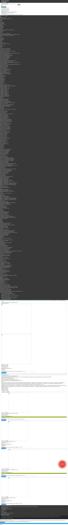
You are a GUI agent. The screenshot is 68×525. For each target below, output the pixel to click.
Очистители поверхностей (6, 252)
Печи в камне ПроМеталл (6, 56)
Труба (1, 74)
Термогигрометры (4, 245)
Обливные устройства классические (8, 217)
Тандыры (2, 264)
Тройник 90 (2, 80)
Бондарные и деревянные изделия (7, 202)
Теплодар (2, 22)
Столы (1, 192)
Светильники (3, 175)
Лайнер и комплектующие (6, 292)
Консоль (2, 107)
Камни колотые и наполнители (7, 231)
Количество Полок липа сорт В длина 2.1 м (11, 447)
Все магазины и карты (18, 14)
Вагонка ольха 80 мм (5, 126)
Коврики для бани (4, 226)
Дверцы (1, 277)
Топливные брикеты (4, 271)
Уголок (1, 148)
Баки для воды (3, 68)
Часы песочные (3, 246)
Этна (1, 41)
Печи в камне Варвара (5, 56)
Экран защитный (4, 114)
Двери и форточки (4, 178)
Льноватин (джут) (4, 156)
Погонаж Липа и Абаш (5, 138)
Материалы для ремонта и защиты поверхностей (11, 291)
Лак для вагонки (3, 172)
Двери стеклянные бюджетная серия (8, 183)
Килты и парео (3, 260)
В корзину (4, 372)
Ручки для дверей (4, 186)
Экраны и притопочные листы (6, 113)
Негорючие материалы (5, 150)
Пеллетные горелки (4, 52)
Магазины (3, 2)
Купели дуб (2, 195)
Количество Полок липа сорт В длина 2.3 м (11, 503)
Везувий (2, 27)
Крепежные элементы (5, 100)
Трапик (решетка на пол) (5, 223)
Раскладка (2, 147)
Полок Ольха (3, 130)
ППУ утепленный (4, 111)
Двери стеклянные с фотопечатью (8, 184)
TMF (1, 21)
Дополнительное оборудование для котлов (10, 64)
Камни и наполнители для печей (7, 230)
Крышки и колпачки (4, 267)
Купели (1, 194)
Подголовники (3, 207)
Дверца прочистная (4, 280)
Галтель (2, 146)
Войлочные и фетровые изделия (7, 225)
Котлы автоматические (5, 48)
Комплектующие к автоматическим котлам (10, 53)
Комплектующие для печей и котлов (8, 60)
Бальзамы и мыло (4, 240)
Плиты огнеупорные (4, 151)
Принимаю (2, 522)
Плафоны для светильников (6, 176)
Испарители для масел (5, 255)
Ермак (1, 25)
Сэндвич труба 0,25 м (5, 87)
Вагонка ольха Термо (5, 127)
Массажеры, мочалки (5, 254)
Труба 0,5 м (2, 76)
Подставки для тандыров (5, 267)
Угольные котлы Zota (5, 50)
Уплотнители (3, 168)
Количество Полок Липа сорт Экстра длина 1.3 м (12, 371)
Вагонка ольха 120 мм (5, 126)
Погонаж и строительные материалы (9, 295)
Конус (1, 98)
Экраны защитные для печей (6, 61)
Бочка (1, 219)
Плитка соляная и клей (5, 248)
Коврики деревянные (4, 208)
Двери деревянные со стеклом (7, 181)
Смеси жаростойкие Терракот (7, 160)
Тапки (1, 228)
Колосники (2, 281)
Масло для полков (4, 173)
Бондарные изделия (4, 211)
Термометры (3, 243)
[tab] (34, 373)
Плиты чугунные (3, 282)
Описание (3, 374)
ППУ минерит (3, 112)
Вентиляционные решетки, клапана (8, 169)
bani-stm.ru (15, 520)
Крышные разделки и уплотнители (8, 163)
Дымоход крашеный (4, 72)
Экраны (1, 237)
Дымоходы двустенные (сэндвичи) (7, 85)
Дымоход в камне (4, 99)
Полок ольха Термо (4, 132)
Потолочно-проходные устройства (8, 109)
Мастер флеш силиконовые (6, 164)
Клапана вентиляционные (6, 169)
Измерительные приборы (6, 242)
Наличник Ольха (3, 133)
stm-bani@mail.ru (5, 1)
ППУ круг (2, 110)
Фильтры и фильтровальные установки (9, 286)
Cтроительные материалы (6, 121)
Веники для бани (4, 257)
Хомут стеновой (3, 103)
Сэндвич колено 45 (4, 91)
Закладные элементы (5, 288)
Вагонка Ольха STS (4, 125)
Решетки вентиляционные (6, 170)
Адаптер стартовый (4, 96)
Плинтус (2, 145)
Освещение (2, 174)
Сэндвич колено (3, 90)
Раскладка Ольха (4, 137)
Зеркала (2, 210)
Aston (1, 19)
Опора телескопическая (5, 101)
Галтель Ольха (3, 135)
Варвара (2, 23)
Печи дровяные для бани (5, 18)
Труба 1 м (2, 77)
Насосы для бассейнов (5, 285)
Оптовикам (3, 512)
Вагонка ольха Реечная (5, 128)
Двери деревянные (4, 179)
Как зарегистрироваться (6, 506)
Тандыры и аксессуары (5, 263)
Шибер (1, 84)
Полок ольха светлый (5, 131)
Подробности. (27, 521)
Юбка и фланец (3, 118)
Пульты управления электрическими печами (10, 34)
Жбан (1, 220)
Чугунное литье (3, 276)
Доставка (30, 506)
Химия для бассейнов (5, 284)
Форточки (2, 185)
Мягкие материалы (4, 152)
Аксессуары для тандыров (6, 265)
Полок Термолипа (4, 141)
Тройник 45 (2, 79)
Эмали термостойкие (5, 177)
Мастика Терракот (4, 161)
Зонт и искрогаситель (5, 84)
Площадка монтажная (5, 106)
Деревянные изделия (4, 203)
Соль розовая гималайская (6, 247)
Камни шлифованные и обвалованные (8, 232)
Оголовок (2, 97)
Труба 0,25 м (3, 75)
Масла (1, 239)
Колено (1, 81)
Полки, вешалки (3, 206)
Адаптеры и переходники (5, 119)
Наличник (2, 144)
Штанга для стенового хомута (7, 104)
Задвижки (2, 281)
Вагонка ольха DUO (4, 129)
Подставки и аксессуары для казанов (8, 275)
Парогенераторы (4, 65)
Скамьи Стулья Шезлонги (6, 193)
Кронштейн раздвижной (5, 105)
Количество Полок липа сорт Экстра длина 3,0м (12, 419)
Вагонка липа (3, 139)
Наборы (2, 259)
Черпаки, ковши (3, 214)
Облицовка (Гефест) (4, 58)
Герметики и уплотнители (6, 166)
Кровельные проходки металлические (8, 165)
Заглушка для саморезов (5, 149)
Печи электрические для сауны (7, 29)
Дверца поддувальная (5, 279)
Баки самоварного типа (5, 69)
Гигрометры (3, 244)
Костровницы (3, 269)
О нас (2, 511)
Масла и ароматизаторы (5, 238)
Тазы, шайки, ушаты (4, 213)
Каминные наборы (4, 234)
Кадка (1, 221)
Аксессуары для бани (4, 224)
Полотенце (2, 261)
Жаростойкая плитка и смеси (6, 157)
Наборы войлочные (4, 229)
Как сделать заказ (16, 506)
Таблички (2, 211)
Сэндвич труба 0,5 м (4, 88)
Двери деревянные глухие (6, 180)
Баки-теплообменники (5, 70)
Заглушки (2, 108)
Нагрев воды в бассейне (5, 289)
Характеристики (5, 375)
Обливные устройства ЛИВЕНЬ (7, 216)
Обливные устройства (5, 215)
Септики (2, 253)
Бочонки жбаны (3, 218)
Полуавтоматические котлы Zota (7, 51)
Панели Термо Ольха (5, 124)
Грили (1, 268)
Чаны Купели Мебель (5, 187)
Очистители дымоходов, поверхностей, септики (11, 251)
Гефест (1, 28)
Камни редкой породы (5, 233)
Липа (7, 390)
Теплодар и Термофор (5, 33)
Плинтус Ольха (3, 134)
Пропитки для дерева (5, 171)
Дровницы (2, 236)
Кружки (1, 222)
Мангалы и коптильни (5, 270)
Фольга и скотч (3, 155)
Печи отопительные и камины (7, 35)
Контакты (4, 6)
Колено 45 (2, 82)
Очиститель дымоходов (5, 253)
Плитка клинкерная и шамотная (7, 158)
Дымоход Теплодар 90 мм (6, 120)
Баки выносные (3, 70)
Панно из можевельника (5, 204)
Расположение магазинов (7, 513)
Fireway (1, 26)
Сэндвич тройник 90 (4, 95)
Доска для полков (4, 140)
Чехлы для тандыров (4, 266)
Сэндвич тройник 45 (4, 94)
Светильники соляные (5, 249)
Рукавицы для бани (4, 227)
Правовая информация (6, 508)
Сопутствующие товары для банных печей (9, 62)
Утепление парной (4, 154)
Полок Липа (2, 141)
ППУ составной (3, 112)
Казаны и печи (3, 272)
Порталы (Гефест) (4, 59)
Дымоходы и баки (4, 66)
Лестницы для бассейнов (5, 290)
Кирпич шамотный (4, 153)
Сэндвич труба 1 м (4, 89)
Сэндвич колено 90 (4, 92)
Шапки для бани (3, 225)
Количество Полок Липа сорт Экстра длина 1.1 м (12, 475)
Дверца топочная (4, 278)
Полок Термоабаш (4, 143)
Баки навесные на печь (5, 71)
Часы (1, 209)
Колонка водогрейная (5, 54)
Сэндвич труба (3, 86)
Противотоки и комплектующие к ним (8, 287)
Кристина (2, 30)
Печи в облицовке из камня (6, 55)
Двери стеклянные (4, 182)
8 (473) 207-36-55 (5, 8)
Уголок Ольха (3, 136)
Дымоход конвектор (4, 117)
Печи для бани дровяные (7, 293)
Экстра (7, 391)
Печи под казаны (4, 274)
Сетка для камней (4, 116)
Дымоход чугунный (4, 98)
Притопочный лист (4, 115)
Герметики (2, 167)
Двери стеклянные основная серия (8, 183)
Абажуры (2, 205)
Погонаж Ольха (3, 122)
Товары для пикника (4, 262)
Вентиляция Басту (4, 67)
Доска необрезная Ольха (5, 123)
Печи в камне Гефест (5, 57)
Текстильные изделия (5, 258)
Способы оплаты (24, 506)
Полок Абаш (3, 142)
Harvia (1, 28)
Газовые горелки (4, 63)
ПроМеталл (2, 24)
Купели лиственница (4, 196)
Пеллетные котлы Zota (5, 49)
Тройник (2, 78)
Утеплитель (2, 155)
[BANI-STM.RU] (4, 3)
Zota (1, 44)
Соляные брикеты (4, 250)
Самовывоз (35, 506)
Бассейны (2, 283)
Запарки (2, 241)
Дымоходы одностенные (5, 73)
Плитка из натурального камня (7, 159)
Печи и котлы (3, 17)
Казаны (1, 273)
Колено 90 (2, 83)
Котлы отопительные (5, 43)
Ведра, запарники (4, 212)
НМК (1, 20)
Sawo (1, 32)
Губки (1, 256)
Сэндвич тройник (4, 93)
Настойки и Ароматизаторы (6, 239)
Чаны (1, 188)
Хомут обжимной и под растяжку (7, 102)
